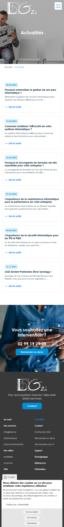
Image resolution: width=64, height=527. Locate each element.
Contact (32, 406)
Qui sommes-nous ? (44, 444)
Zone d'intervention (14, 444)
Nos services (10, 425)
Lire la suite (15, 106)
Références (40, 463)
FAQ (6, 469)
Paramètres (32, 523)
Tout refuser (32, 517)
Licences (8, 463)
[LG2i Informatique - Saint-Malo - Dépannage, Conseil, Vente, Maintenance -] (32, 384)
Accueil (7, 419)
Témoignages (41, 456)
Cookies (11, 477)
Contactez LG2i (42, 432)
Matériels (8, 456)
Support (38, 450)
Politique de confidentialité (17, 505)
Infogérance (10, 432)
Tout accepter (32, 512)
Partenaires (40, 469)
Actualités (39, 419)
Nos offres (8, 450)
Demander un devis (32, 352)
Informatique (10, 438)
